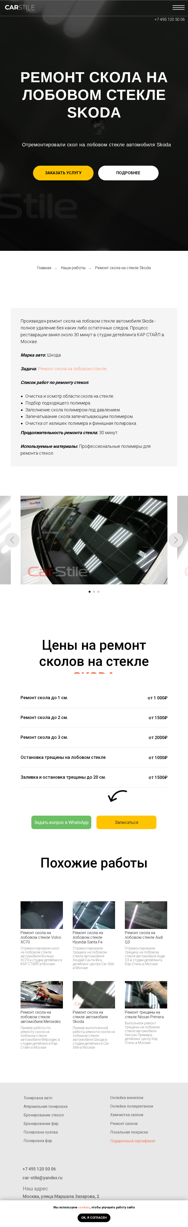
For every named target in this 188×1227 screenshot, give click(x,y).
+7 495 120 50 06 (169, 19)
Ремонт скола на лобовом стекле (72, 368)
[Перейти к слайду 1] (90, 592)
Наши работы (73, 268)
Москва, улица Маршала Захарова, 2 (61, 1196)
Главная (44, 268)
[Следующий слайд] (175, 540)
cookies (84, 1207)
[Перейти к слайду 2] (94, 592)
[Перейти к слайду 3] (98, 592)
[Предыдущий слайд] (12, 540)
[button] (63, 173)
